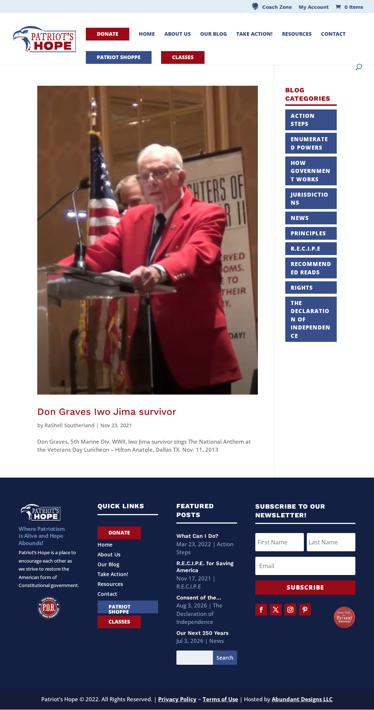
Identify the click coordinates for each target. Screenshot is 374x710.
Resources (297, 34)
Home (147, 34)
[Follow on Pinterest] (305, 610)
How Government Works (311, 171)
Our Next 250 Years (202, 633)
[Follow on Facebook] (261, 610)
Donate (107, 33)
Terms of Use (220, 699)
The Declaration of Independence (199, 613)
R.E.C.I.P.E (305, 248)
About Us (177, 34)
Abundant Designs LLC (302, 699)
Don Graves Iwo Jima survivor (106, 411)
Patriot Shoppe (119, 57)
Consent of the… (198, 597)
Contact (333, 34)
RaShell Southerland (70, 425)
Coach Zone (277, 7)
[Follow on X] (276, 610)
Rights (302, 287)
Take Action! (254, 34)
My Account (314, 7)
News (300, 217)
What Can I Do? (197, 536)
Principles (308, 233)
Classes (183, 57)
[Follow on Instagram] (290, 610)
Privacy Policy (177, 699)
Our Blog (213, 34)
